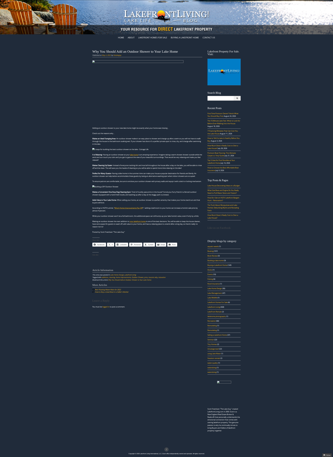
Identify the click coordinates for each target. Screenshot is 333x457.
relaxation (161, 277)
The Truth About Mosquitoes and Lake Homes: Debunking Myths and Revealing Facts (223, 208)
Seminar (210, 339)
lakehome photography (216, 316)
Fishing (210, 279)
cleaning (112, 277)
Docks (209, 270)
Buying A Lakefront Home (185, 37)
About (131, 37)
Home (121, 37)
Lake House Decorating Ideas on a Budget (223, 185)
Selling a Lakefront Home (217, 335)
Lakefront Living (130, 275)
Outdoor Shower (137, 277)
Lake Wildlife (212, 297)
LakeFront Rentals (214, 312)
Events (210, 274)
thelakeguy (117, 55)
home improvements (123, 277)
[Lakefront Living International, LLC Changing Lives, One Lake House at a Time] (166, 16)
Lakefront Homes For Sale (152, 37)
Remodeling (212, 325)
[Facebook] (166, 449)
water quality (212, 363)
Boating (210, 251)
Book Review (212, 256)
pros (146, 277)
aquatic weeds (213, 246)
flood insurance (213, 284)
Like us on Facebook (219, 227)
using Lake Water (214, 353)
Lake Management (214, 293)
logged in (105, 307)
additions (104, 277)
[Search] (237, 98)
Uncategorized (213, 349)
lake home (134, 155)
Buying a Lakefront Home (217, 265)
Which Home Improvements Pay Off (128, 208)
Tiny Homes (212, 344)
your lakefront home (138, 221)
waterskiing (211, 367)
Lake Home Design (117, 275)
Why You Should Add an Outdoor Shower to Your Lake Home (129, 280)
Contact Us (209, 37)
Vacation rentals (213, 358)
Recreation (211, 321)
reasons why (152, 277)
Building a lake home (215, 260)
